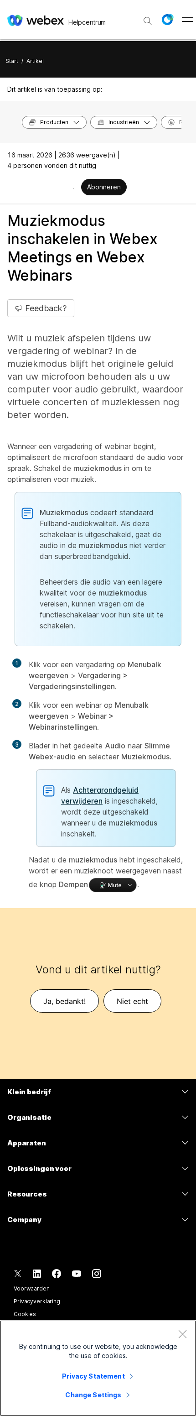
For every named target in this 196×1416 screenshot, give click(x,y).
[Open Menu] (187, 19)
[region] (98, 1368)
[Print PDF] (73, 188)
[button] (167, 19)
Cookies (25, 1314)
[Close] (182, 1333)
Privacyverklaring (37, 1301)
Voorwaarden (32, 1288)
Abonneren (104, 187)
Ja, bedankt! (64, 1001)
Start (11, 60)
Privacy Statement (93, 1376)
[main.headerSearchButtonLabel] (147, 18)
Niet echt (132, 1001)
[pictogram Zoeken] (148, 21)
